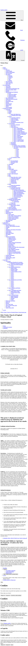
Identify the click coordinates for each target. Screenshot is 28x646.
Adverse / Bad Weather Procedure (13, 226)
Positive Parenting (12, 250)
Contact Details (9, 71)
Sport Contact (11, 214)
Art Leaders (13, 142)
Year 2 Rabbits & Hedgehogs (14, 267)
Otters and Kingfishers (18, 195)
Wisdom (10, 80)
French (9, 167)
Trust (9, 79)
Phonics (10, 116)
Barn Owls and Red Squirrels (20, 191)
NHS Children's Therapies (13, 249)
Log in (4, 310)
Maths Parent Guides (15, 291)
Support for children (12, 94)
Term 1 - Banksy (17, 135)
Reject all (3, 595)
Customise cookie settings (16, 595)
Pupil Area (13, 202)
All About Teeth (11, 243)
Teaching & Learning (7, 108)
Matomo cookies (7, 623)
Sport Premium (9, 107)
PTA (7, 235)
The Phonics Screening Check (17, 122)
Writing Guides (14, 270)
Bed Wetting (10, 244)
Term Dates (8, 86)
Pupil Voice (13, 125)
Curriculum (8, 109)
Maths (9, 113)
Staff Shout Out (9, 81)
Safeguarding (8, 104)
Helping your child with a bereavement (16, 247)
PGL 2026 (8, 306)
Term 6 (12, 278)
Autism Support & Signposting (14, 242)
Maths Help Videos (10, 233)
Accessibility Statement (10, 570)
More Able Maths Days (16, 114)
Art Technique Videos (15, 157)
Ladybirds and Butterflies (19, 190)
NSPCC (10, 254)
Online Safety (11, 169)
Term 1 (12, 265)
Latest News (5, 222)
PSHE (9, 176)
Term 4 (12, 276)
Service (9, 78)
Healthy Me (13, 180)
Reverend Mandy (14, 160)
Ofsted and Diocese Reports (11, 99)
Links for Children (15, 120)
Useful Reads (16, 201)
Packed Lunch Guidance (13, 218)
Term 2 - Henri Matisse (18, 136)
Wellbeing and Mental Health (14, 199)
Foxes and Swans (17, 197)
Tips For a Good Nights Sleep (14, 253)
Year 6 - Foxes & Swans (13, 295)
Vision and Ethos (9, 82)
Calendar (7, 227)
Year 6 (17, 156)
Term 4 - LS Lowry (18, 138)
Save (12, 644)
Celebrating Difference (15, 178)
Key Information (6, 85)
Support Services (11, 237)
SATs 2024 (8, 258)
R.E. (9, 159)
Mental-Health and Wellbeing (12, 92)
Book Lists (13, 206)
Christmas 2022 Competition (19, 145)
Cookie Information (10, 571)
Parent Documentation (15, 185)
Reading (12, 298)
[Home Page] (13, 312)
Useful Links (8, 256)
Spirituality (8, 221)
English (9, 111)
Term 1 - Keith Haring (18, 128)
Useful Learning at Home (16, 271)
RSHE (9, 184)
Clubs (7, 228)
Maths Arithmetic (14, 297)
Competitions (13, 144)
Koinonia (10, 75)
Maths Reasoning (14, 296)
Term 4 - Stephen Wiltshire (19, 131)
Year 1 (17, 150)
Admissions (8, 87)
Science (10, 158)
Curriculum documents (15, 187)
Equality (7, 90)
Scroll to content (4, 9)
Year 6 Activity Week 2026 (11, 305)
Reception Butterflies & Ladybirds (15, 262)
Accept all (8, 595)
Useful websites (14, 198)
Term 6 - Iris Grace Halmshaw (20, 134)
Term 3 (12, 275)
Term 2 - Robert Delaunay (19, 129)
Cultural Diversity (12, 204)
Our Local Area (11, 240)
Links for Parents (14, 118)
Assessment (13, 121)
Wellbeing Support (12, 239)
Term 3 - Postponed (18, 137)
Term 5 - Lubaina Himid (19, 139)
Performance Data (9, 101)
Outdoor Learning (12, 207)
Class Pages (8, 261)
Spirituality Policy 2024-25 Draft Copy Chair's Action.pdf (15, 538)
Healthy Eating (11, 246)
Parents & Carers (6, 223)
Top (1, 582)
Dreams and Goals (15, 179)
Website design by (9, 580)
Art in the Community (15, 124)
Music (9, 166)
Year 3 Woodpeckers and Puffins (15, 279)
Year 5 (17, 155)
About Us (5, 68)
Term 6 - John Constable (19, 141)
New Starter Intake (9, 97)
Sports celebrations (12, 219)
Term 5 (12, 277)
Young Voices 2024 (10, 307)
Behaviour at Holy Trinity (11, 89)
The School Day (9, 220)
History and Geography (13, 173)
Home (4, 67)
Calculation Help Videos (16, 115)
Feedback (10, 241)
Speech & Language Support (14, 251)
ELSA (9, 93)
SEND (7, 106)
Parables (12, 163)
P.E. (9, 165)
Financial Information (10, 72)
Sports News (8, 213)
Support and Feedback (10, 236)
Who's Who (8, 83)
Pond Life (8, 301)
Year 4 (17, 153)
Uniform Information (10, 255)
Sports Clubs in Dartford (13, 216)
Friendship (10, 76)
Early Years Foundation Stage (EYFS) (13, 209)
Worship (10, 110)
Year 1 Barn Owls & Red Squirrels (15, 264)
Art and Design (11, 123)
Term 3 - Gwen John (18, 130)
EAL (9, 174)
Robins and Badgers (18, 194)
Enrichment (13, 143)
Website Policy (9, 572)
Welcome (8, 69)
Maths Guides (14, 268)
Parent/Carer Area (14, 200)
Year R (17, 149)
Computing (10, 164)
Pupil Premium (9, 103)
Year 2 (17, 151)
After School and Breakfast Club (12, 88)
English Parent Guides (15, 292)
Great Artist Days (14, 127)
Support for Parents (12, 96)
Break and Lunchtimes (10, 300)
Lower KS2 (13, 171)
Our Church (8, 100)
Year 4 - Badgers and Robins (14, 288)
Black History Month (15, 205)
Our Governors (9, 73)
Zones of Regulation (12, 208)
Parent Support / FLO (10, 225)
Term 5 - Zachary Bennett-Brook (20, 132)
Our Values (8, 74)
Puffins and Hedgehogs (18, 192)
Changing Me (14, 183)
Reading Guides (14, 269)
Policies (7, 102)
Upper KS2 (13, 172)
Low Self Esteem (11, 248)
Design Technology (12, 186)
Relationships (13, 181)
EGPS (12, 299)
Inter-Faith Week (14, 162)
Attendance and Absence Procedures (13, 229)
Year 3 (17, 152)
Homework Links (9, 212)
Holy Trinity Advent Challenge (14, 215)
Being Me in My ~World (16, 177)
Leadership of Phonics (15, 117)
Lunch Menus (8, 232)
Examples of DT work (15, 188)
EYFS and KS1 (14, 170)
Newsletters (8, 234)
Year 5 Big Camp (9, 304)
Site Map (5, 568)
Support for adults (12, 95)
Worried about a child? (10, 257)
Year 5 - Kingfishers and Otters (14, 290)
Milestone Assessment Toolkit (17, 263)
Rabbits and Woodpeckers (19, 193)
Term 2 (12, 274)
